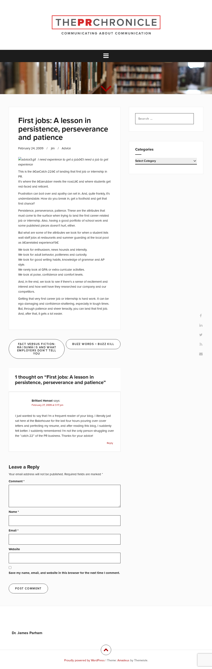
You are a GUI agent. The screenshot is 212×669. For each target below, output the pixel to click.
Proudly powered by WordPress (84, 660)
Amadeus (123, 660)
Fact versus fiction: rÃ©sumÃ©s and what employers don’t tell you (36, 349)
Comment (16, 481)
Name (14, 511)
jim (53, 148)
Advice (66, 148)
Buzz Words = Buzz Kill (93, 344)
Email (13, 530)
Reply (110, 443)
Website (14, 549)
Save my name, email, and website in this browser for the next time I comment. (64, 573)
